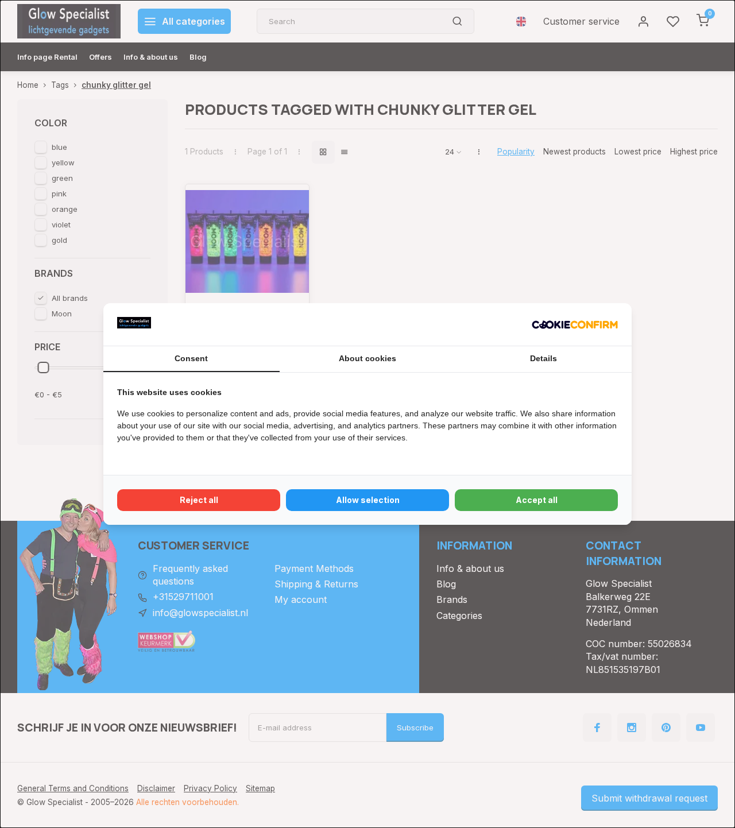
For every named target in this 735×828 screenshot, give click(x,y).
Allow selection (368, 500)
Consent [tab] (191, 358)
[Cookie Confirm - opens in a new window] (575, 324)
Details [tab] (543, 358)
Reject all (199, 500)
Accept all (537, 500)
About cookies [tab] (367, 358)
